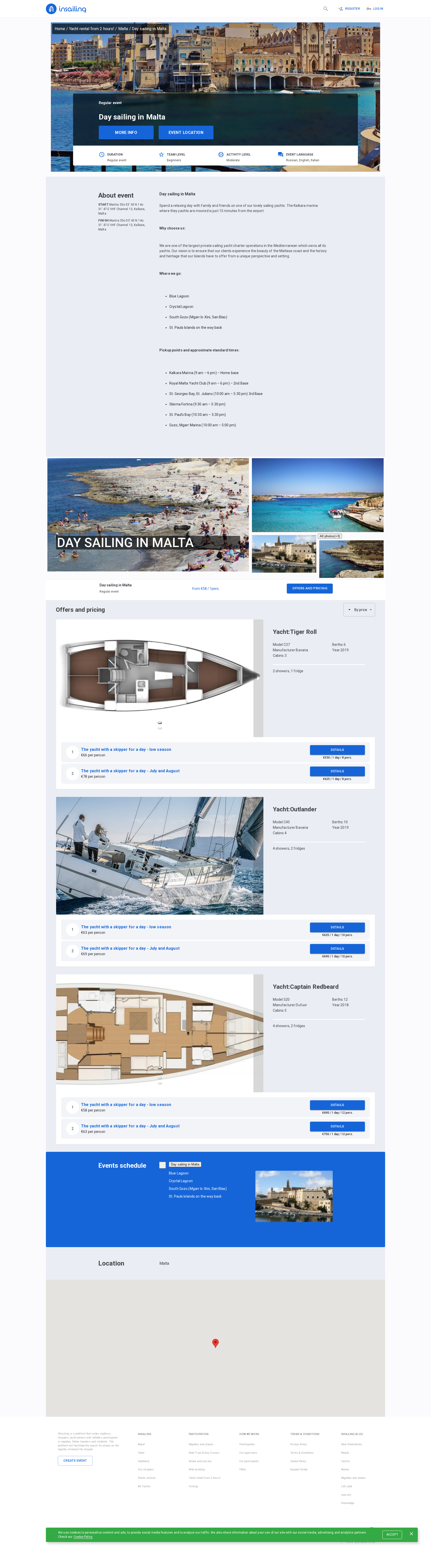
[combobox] (359, 609)
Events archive (146, 1478)
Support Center (299, 1469)
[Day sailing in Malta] (162, 1165)
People (345, 1452)
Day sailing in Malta (185, 1164)
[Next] (258, 678)
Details (337, 750)
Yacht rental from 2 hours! (91, 28)
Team (141, 1452)
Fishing (193, 1486)
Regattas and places (201, 1444)
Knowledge (347, 1503)
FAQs (242, 1469)
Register (352, 8)
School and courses (200, 1461)
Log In (378, 8)
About (141, 1444)
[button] (215, 589)
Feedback (143, 1461)
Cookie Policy (83, 1537)
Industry (346, 1494)
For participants (249, 1461)
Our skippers (146, 1469)
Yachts (345, 1461)
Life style (346, 1486)
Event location (186, 132)
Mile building (197, 1469)
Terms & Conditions (302, 1452)
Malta (123, 28)
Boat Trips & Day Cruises (204, 1452)
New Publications (351, 1444)
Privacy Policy (298, 1444)
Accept (392, 1534)
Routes (345, 1469)
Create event (75, 1460)
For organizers (248, 1452)
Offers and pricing (309, 588)
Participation (247, 1444)
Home (60, 28)
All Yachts (144, 1486)
